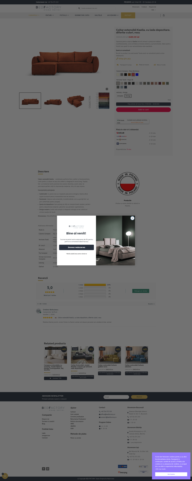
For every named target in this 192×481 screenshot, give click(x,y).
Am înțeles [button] (171, 474)
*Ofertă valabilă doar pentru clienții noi (76, 253)
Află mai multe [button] (161, 469)
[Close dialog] (132, 218)
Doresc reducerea (76, 247)
